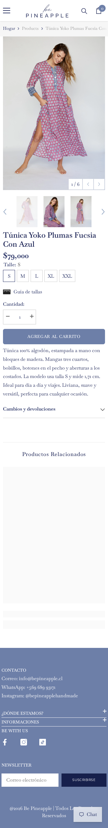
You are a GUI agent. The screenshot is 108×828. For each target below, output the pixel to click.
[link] (54, 614)
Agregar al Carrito (54, 336)
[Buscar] (84, 11)
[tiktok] (42, 742)
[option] (54, 113)
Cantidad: (13, 304)
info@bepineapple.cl (40, 678)
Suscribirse (83, 780)
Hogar (9, 28)
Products (30, 28)
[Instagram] (23, 742)
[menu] (6, 10)
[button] (88, 184)
